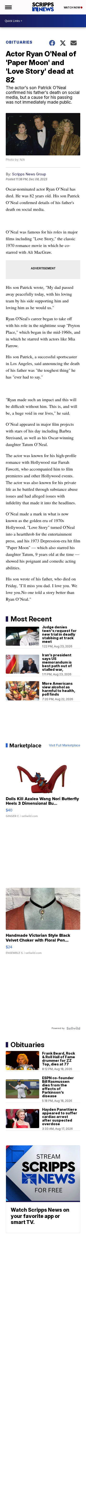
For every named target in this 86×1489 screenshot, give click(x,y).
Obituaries (19, 42)
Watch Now (72, 7)
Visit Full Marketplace (64, 745)
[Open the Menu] (8, 7)
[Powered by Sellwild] (73, 1028)
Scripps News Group (29, 174)
